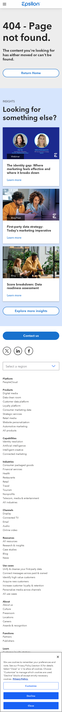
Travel (6, 485)
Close (31, 705)
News (6, 557)
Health (6, 473)
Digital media (10, 393)
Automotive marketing (15, 426)
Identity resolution (13, 441)
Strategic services (12, 414)
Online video (10, 530)
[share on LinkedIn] (18, 351)
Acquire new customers (16, 581)
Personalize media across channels (22, 589)
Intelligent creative (13, 449)
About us (8, 604)
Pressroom (8, 613)
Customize (31, 685)
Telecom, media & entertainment (21, 498)
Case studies (10, 549)
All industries (10, 502)
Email (6, 521)
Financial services (12, 469)
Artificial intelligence (14, 445)
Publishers (8, 640)
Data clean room (12, 397)
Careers (7, 621)
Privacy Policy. (20, 678)
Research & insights (13, 545)
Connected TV (11, 517)
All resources (10, 541)
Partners (7, 636)
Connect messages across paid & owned (25, 573)
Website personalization (16, 422)
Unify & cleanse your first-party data (22, 569)
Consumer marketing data (17, 409)
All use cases (10, 593)
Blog (5, 553)
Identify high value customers (19, 577)
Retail (6, 481)
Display (7, 513)
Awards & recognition (15, 625)
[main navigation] (4, 4)
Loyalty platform (11, 405)
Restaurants (9, 477)
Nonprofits (9, 494)
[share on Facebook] (29, 351)
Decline (31, 695)
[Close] (58, 657)
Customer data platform (16, 401)
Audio (6, 525)
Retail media (9, 418)
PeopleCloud (10, 382)
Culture (7, 609)
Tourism (7, 489)
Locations (8, 617)
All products (9, 430)
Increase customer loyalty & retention (23, 585)
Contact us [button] (31, 335)
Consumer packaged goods (18, 465)
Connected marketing (15, 453)
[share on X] (7, 351)
